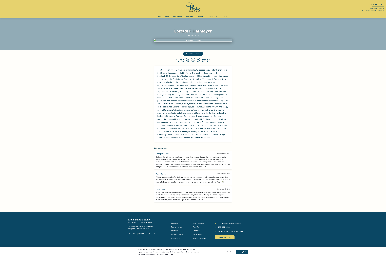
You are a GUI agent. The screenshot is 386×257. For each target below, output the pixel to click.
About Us (196, 227)
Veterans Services (177, 234)
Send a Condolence (193, 54)
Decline (230, 252)
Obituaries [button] (177, 16)
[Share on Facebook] (179, 60)
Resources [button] (213, 16)
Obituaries (174, 223)
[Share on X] (183, 60)
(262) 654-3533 (377, 5)
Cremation (174, 231)
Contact (225, 16)
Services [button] (189, 16)
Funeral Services (176, 227)
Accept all (242, 252)
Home (159, 16)
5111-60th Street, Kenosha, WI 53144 (373, 10)
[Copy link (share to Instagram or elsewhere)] (188, 60)
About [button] (166, 16)
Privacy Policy (197, 234)
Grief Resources (198, 223)
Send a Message (224, 237)
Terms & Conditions (199, 238)
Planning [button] (201, 16)
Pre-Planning (175, 238)
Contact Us (196, 231)
